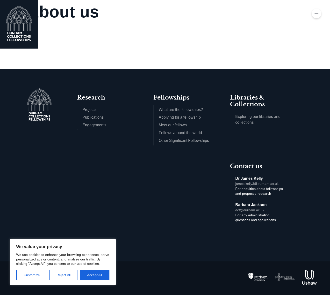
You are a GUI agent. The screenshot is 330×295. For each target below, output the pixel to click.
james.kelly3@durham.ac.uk (257, 184)
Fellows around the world (180, 133)
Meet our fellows (173, 125)
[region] (63, 262)
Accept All (94, 275)
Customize (32, 275)
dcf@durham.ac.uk (249, 210)
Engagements (94, 125)
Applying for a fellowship (180, 117)
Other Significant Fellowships (184, 140)
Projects (89, 110)
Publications (93, 117)
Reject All (64, 275)
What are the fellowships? (181, 110)
